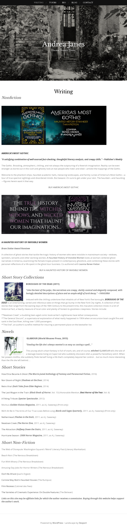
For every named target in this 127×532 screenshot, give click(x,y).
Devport (83, 522)
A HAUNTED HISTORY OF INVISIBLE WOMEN (24, 242)
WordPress (57, 522)
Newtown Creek (9, 423)
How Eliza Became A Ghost (14, 374)
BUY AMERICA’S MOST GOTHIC (63, 187)
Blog (74, 2)
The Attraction (8, 429)
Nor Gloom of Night (11, 380)
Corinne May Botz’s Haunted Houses (19, 480)
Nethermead (7, 417)
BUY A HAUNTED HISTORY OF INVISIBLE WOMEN (63, 270)
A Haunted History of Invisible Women (65, 257)
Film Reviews (7, 486)
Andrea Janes (63, 44)
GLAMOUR (104, 350)
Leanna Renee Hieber (89, 264)
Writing (38, 2)
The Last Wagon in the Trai (14, 392)
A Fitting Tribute (9, 398)
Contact (88, 2)
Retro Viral (6, 386)
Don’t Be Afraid (8, 473)
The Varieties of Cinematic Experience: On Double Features (30, 492)
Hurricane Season (10, 435)
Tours (52, 2)
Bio (64, 2)
